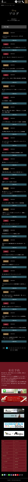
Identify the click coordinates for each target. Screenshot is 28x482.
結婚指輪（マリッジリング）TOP (6, 5)
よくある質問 (4, 461)
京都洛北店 (4, 455)
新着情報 (16, 461)
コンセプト (17, 441)
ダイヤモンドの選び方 (6, 458)
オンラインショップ (18, 470)
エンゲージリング (5, 447)
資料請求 (16, 464)
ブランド (4, 444)
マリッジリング (18, 447)
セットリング (17, 444)
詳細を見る (15, 40)
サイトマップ (4, 470)
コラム (3, 464)
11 (13, 350)
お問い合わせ (4, 467)
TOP (3, 441)
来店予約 (16, 467)
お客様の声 (17, 458)
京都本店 (16, 452)
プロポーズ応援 (5, 452)
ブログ (16, 455)
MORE (16, 350)
